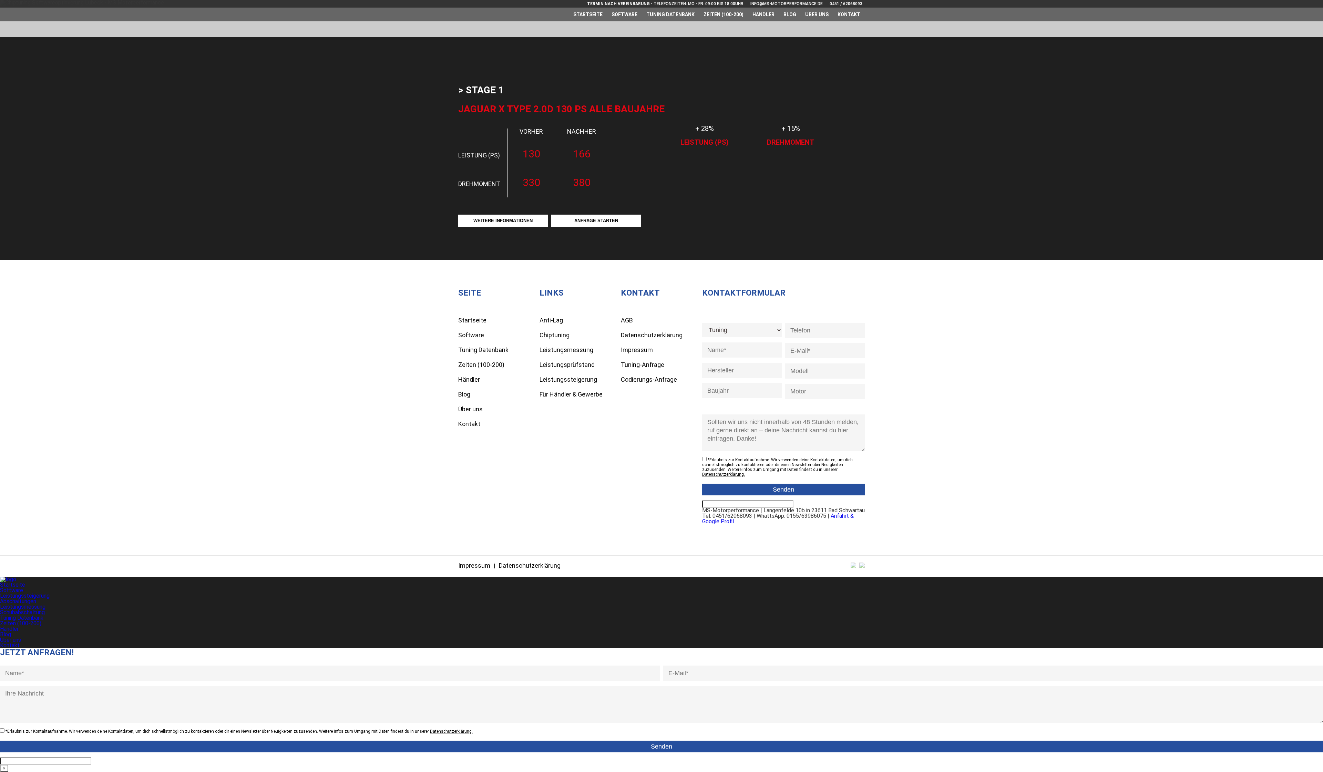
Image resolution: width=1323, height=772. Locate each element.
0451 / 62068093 (846, 3)
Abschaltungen (18, 601)
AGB (627, 320)
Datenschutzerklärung (652, 335)
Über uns (817, 14)
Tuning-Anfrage (642, 364)
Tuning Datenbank (670, 14)
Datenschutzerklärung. (723, 474)
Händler (763, 14)
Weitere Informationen (503, 220)
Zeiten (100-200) (723, 14)
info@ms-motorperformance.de (786, 3)
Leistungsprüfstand (567, 364)
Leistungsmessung (566, 349)
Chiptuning (555, 335)
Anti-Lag (551, 320)
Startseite (588, 14)
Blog (789, 14)
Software (624, 14)
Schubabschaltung (22, 612)
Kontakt (849, 14)
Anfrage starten (596, 220)
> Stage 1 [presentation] (481, 90)
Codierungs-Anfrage (649, 379)
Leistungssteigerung (568, 379)
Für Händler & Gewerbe (571, 394)
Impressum (637, 349)
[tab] (481, 90)
